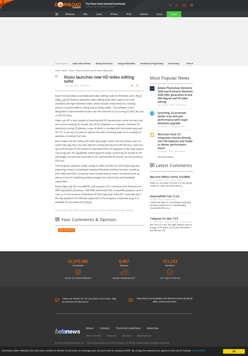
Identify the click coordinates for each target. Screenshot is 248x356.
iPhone (114, 14)
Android (144, 14)
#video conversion (107, 210)
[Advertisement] (124, 39)
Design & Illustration (126, 63)
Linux (99, 14)
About (90, 328)
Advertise (152, 328)
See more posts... (166, 156)
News (174, 14)
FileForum (127, 335)
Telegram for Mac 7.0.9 (164, 218)
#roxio (93, 210)
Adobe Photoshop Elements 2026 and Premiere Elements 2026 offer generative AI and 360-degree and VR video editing (175, 94)
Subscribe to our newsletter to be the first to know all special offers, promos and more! (164, 300)
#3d (57, 210)
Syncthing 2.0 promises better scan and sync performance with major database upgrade (173, 118)
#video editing (125, 210)
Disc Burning (173, 63)
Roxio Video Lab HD (65, 186)
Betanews (112, 335)
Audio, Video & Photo (81, 63)
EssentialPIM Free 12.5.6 (164, 196)
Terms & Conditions (128, 328)
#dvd (86, 210)
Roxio (89, 202)
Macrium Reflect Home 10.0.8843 (170, 177)
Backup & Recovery (104, 63)
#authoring (66, 210)
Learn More (198, 350)
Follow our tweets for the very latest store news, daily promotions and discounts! (89, 300)
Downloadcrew (144, 335)
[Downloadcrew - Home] (68, 5)
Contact (105, 328)
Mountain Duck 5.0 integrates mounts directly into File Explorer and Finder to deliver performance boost (175, 141)
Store (159, 14)
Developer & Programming (151, 63)
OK (233, 351)
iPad (128, 14)
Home (57, 70)
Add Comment (66, 230)
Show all (189, 63)
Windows (70, 14)
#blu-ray (78, 210)
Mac (85, 14)
